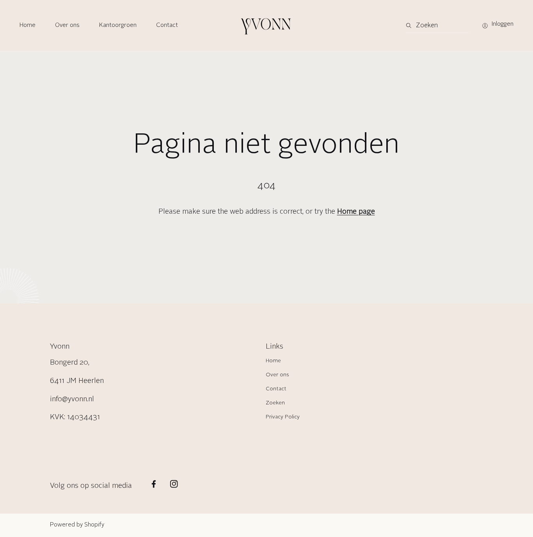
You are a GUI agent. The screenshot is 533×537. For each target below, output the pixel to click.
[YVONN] (266, 25)
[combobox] (437, 26)
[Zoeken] (411, 26)
